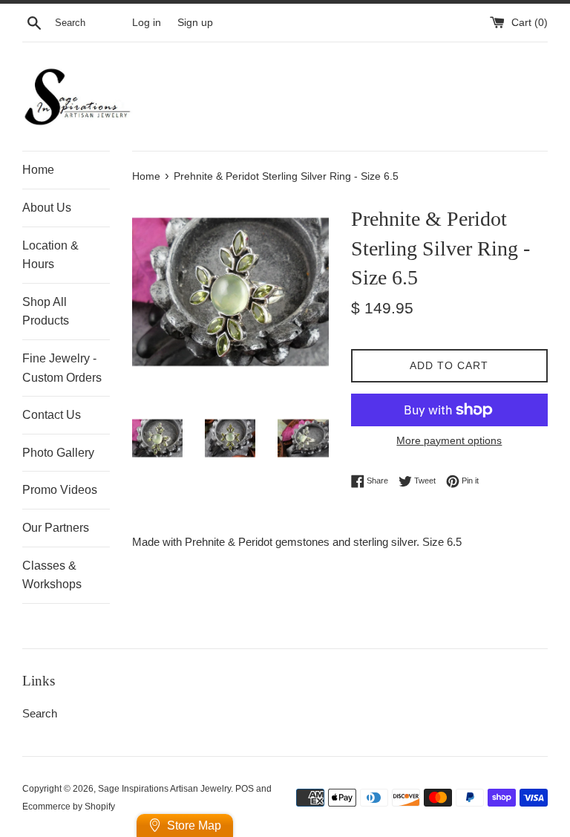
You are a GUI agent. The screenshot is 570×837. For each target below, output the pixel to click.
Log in (146, 22)
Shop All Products (45, 312)
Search (39, 713)
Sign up (195, 22)
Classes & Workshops (52, 575)
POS (244, 789)
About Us (46, 207)
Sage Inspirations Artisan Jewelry (164, 789)
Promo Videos (59, 489)
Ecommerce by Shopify (68, 806)
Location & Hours (50, 255)
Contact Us (51, 414)
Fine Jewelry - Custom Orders (62, 368)
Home (38, 169)
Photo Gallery (58, 452)
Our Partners (55, 527)
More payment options (449, 440)
